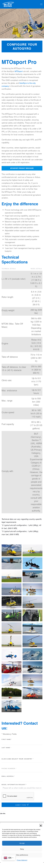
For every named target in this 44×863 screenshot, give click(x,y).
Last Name (6, 747)
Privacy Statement (22, 860)
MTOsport (19, 71)
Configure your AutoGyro (22, 46)
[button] (41, 825)
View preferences (22, 855)
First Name (7, 739)
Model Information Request (14, 784)
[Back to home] (8, 4)
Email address (8, 776)
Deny (22, 849)
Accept (22, 843)
